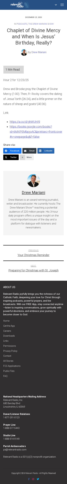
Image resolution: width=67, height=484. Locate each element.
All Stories (8, 361)
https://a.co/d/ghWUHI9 (25, 121)
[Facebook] (29, 479)
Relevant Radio (31, 473)
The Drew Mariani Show (41, 24)
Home (6, 321)
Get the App (9, 326)
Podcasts (22, 24)
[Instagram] (33, 479)
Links (5, 341)
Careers (7, 331)
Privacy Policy (10, 351)
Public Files (8, 371)
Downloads (9, 336)
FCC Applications (11, 366)
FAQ (5, 376)
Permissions (9, 346)
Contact (7, 356)
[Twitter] (37, 479)
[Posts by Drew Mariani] (24, 52)
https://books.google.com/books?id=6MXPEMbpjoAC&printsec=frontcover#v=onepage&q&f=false (36, 131)
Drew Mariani (39, 52)
